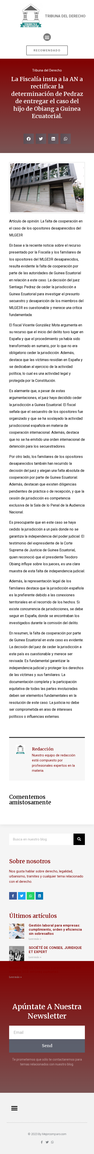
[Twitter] (22, 896)
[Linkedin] (39, 896)
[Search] (79, 839)
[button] (47, 37)
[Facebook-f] (13, 896)
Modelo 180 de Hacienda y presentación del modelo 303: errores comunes (45, 970)
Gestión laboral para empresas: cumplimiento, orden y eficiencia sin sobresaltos (55, 929)
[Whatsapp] (30, 896)
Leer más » (35, 938)
